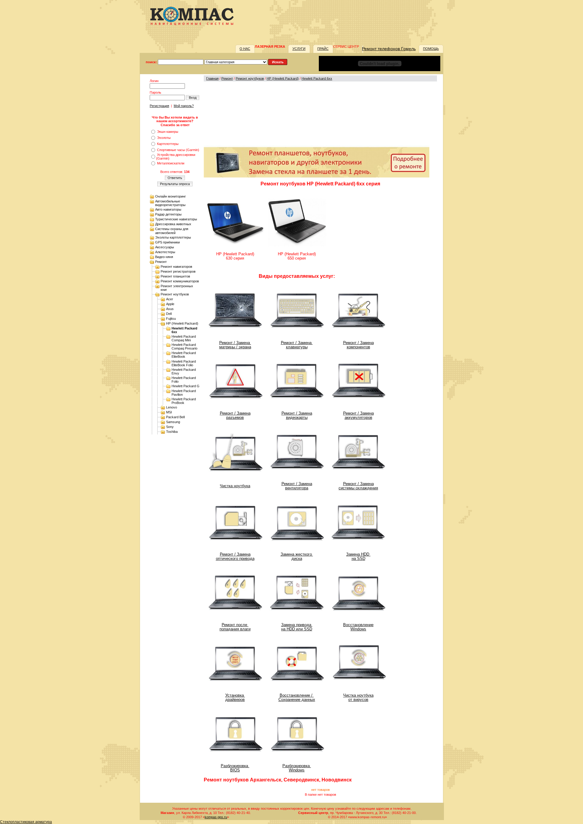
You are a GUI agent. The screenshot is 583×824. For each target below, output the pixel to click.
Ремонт (161, 262)
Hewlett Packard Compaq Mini (184, 338)
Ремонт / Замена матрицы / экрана (235, 345)
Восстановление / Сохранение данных (296, 697)
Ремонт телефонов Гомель (389, 48)
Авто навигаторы (168, 209)
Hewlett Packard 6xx (317, 78)
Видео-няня (164, 257)
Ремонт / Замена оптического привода (235, 556)
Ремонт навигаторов (176, 266)
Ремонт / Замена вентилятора (296, 486)
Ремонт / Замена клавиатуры (297, 345)
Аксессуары (164, 247)
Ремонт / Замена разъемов (235, 415)
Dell (169, 313)
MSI (169, 412)
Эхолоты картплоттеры (173, 237)
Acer (169, 299)
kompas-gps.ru (216, 817)
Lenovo (171, 407)
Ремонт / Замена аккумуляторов (358, 415)
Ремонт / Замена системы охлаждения (358, 486)
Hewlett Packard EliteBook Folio (184, 363)
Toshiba (172, 431)
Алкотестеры (165, 252)
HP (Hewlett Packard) (182, 323)
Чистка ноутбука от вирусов (358, 697)
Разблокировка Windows (296, 768)
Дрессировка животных (173, 224)
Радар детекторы (168, 214)
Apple (170, 304)
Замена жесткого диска (297, 556)
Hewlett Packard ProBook (184, 401)
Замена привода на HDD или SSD (296, 627)
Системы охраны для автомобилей (171, 230)
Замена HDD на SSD (358, 556)
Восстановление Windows (358, 627)
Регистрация (159, 106)
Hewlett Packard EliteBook (184, 354)
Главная (212, 78)
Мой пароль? (184, 106)
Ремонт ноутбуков (175, 294)
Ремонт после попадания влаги (235, 627)
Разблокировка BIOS (235, 768)
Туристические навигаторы (176, 219)
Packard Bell (175, 417)
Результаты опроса (175, 184)
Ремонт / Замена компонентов (358, 345)
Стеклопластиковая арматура (26, 822)
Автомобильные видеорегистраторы (170, 203)
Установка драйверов (235, 697)
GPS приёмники (167, 242)
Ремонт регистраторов (178, 271)
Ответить (175, 178)
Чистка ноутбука (235, 486)
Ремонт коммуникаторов (180, 281)
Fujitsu (171, 318)
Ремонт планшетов (175, 276)
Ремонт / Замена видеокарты (296, 415)
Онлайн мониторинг (170, 196)
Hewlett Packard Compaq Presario (184, 346)
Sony (170, 427)
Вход (192, 97)
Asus (170, 309)
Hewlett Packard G (185, 386)
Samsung (173, 422)
